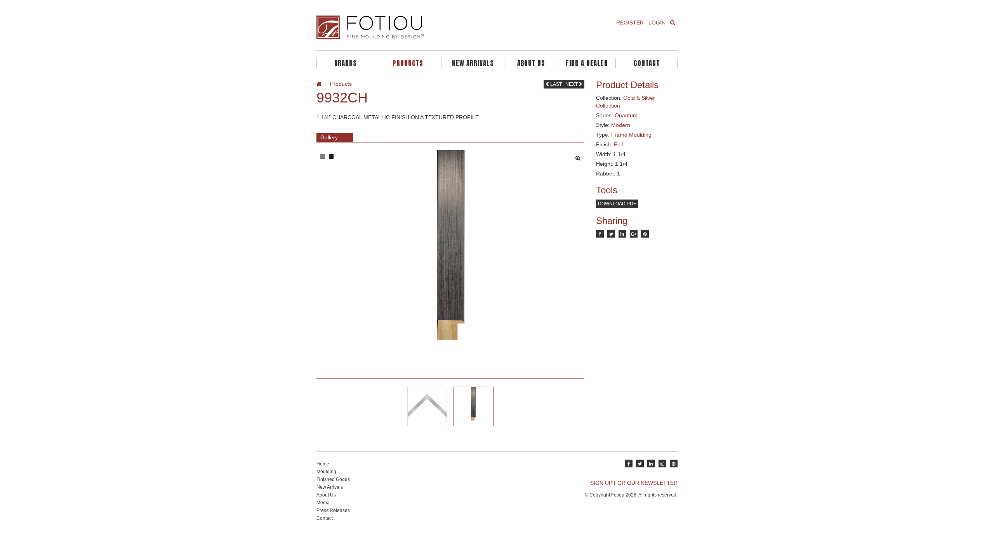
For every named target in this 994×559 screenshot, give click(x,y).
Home (322, 464)
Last (555, 84)
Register (630, 22)
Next (572, 84)
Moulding (326, 471)
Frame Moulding (631, 135)
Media (323, 502)
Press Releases (333, 510)
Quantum (626, 115)
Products (408, 63)
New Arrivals (473, 63)
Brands (345, 63)
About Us (531, 63)
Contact (647, 63)
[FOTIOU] (403, 27)
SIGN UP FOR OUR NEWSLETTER (634, 483)
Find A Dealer (587, 63)
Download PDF (617, 204)
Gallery (329, 137)
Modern (620, 125)
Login (657, 22)
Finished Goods (333, 479)
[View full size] (579, 156)
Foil (618, 144)
